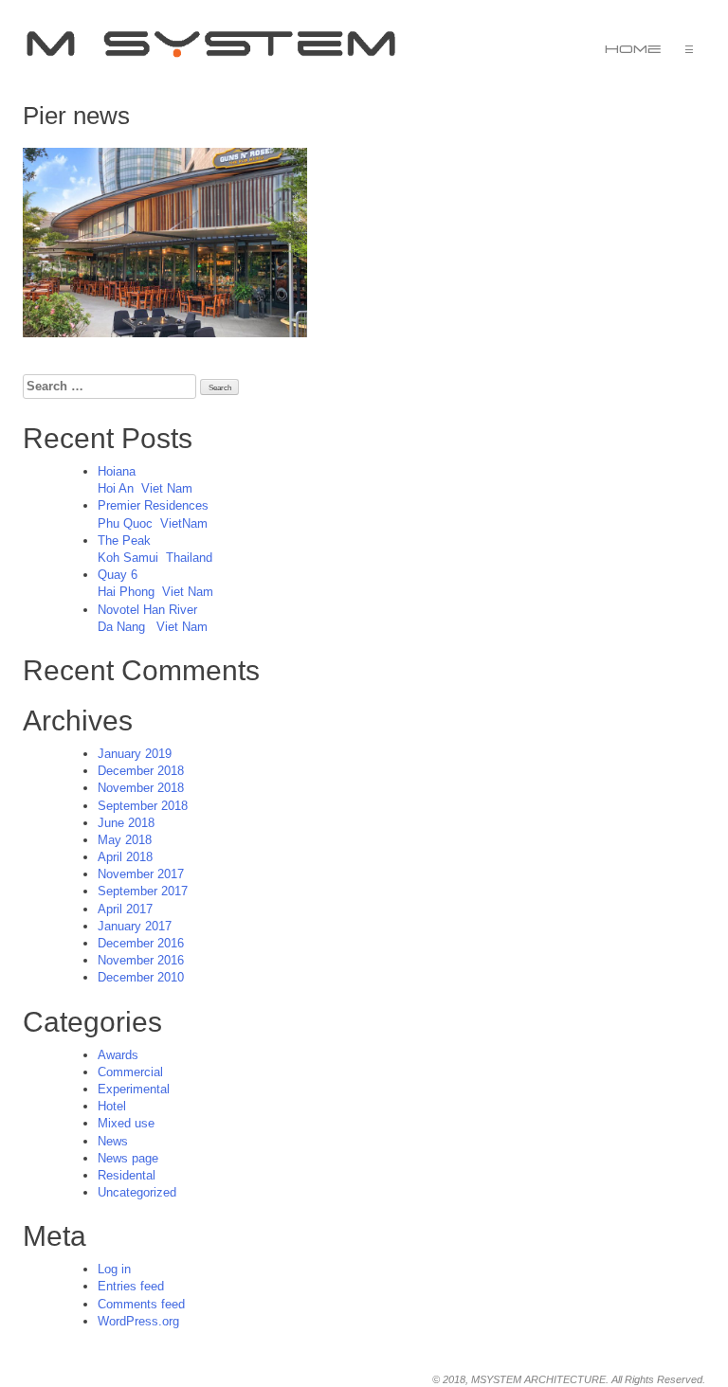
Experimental (134, 1089)
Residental (126, 1175)
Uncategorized (137, 1192)
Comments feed (141, 1304)
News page (128, 1158)
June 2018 (126, 823)
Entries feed (131, 1286)
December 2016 (141, 943)
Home (633, 49)
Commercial (130, 1072)
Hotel (112, 1106)
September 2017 (143, 891)
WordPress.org (138, 1321)
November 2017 (141, 874)
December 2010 (141, 977)
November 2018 (141, 788)
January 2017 (135, 926)
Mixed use (126, 1123)
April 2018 (125, 857)
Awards (118, 1055)
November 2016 (141, 960)
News (113, 1141)
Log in (114, 1269)
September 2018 (143, 806)
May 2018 (125, 840)
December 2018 (141, 771)
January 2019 (135, 754)
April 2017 (125, 909)
